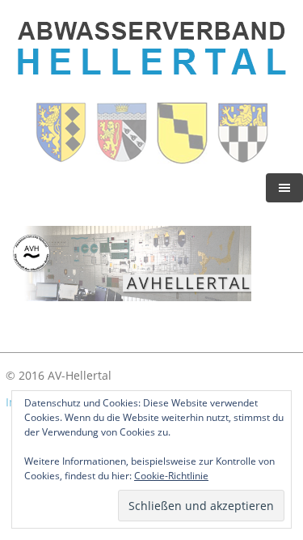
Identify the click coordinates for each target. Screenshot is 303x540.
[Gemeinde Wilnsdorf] (242, 160)
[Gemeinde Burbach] (62, 160)
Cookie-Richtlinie (171, 476)
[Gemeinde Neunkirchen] (184, 160)
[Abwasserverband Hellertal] (152, 88)
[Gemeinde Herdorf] (123, 160)
